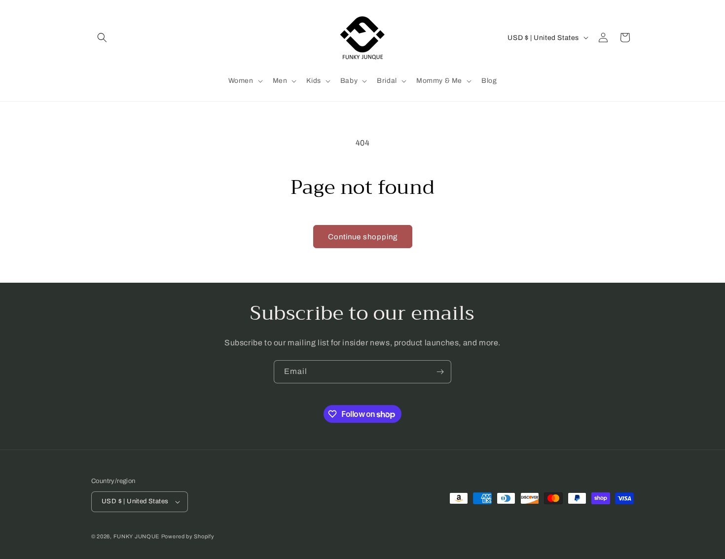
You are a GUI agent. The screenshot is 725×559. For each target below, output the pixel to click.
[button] (102, 37)
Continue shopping (363, 237)
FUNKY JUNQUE (136, 536)
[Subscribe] (440, 371)
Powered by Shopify (188, 536)
